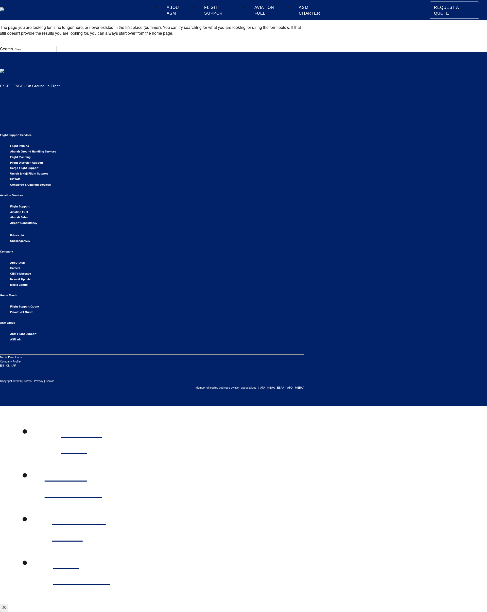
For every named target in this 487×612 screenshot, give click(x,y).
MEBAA (299, 387)
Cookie (50, 381)
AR (14, 365)
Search (6, 49)
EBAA (280, 387)
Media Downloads (11, 357)
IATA (262, 387)
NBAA (271, 387)
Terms (28, 381)
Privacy (38, 381)
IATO (289, 387)
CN (8, 365)
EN (2, 365)
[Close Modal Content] (4, 608)
